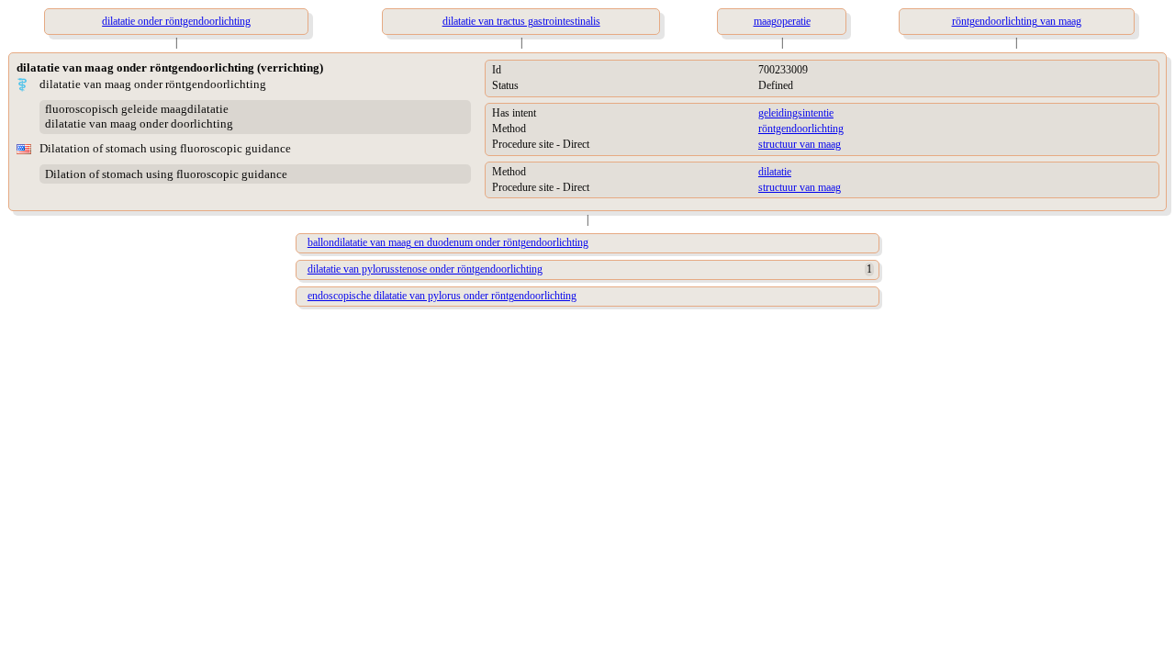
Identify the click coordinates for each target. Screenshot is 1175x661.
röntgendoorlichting (801, 128)
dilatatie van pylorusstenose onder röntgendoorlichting (425, 269)
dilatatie (774, 171)
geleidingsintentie (796, 112)
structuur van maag (799, 144)
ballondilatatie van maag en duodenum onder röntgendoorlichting (448, 242)
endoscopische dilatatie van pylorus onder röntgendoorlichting (442, 295)
